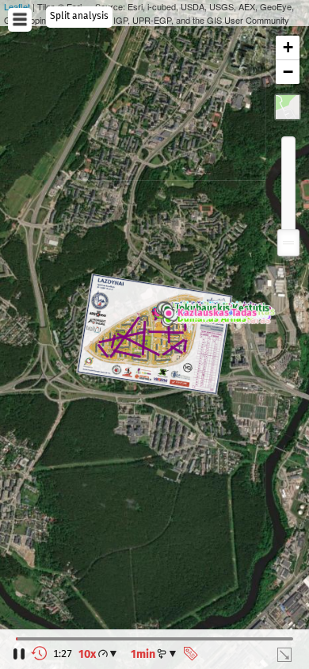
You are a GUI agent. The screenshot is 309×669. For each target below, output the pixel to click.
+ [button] (288, 47)
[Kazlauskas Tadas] (170, 313)
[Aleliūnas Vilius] (175, 321)
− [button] (288, 72)
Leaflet (17, 6)
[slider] (288, 242)
